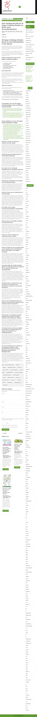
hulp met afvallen (28, 438)
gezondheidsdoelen (9, 372)
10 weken (27, 201)
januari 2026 (27, 105)
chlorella (27, 328)
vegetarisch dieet (28, 623)
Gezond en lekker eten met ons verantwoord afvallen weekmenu (18, 447)
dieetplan (4, 367)
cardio (27, 326)
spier (26, 582)
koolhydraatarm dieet (29, 466)
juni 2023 (27, 172)
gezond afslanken (28, 386)
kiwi (26, 457)
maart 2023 (27, 179)
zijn (26, 701)
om (11, 18)
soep (26, 574)
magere (27, 498)
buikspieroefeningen (29, 319)
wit (26, 684)
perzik (27, 537)
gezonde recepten (28, 393)
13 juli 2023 (6, 495)
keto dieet (27, 444)
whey (26, 677)
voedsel (27, 645)
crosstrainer (27, 343)
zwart (26, 705)
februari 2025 (28, 129)
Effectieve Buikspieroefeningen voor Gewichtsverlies (30, 57)
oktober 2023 (28, 164)
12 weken (27, 205)
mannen (27, 505)
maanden (27, 496)
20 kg (26, 222)
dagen (27, 347)
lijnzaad (27, 483)
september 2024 (28, 140)
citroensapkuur (28, 334)
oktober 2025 (28, 112)
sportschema (28, 591)
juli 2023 (27, 170)
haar (26, 416)
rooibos (27, 550)
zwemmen (27, 710)
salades (27, 554)
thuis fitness (27, 604)
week (26, 658)
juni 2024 (27, 146)
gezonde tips (28, 395)
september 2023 (28, 166)
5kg (26, 250)
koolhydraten (28, 468)
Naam (3, 401)
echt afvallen (28, 358)
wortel (27, 688)
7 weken (27, 263)
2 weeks (27, 218)
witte (26, 686)
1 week (27, 196)
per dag (27, 531)
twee (26, 617)
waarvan (27, 651)
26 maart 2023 (17, 451)
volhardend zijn (9, 382)
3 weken (27, 233)
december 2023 (28, 159)
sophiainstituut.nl (4, 18)
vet (26, 628)
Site (2, 412)
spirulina (27, 587)
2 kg (26, 214)
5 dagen (27, 244)
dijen (26, 352)
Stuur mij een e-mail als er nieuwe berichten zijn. (10, 427)
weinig (27, 673)
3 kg (26, 229)
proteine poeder (28, 546)
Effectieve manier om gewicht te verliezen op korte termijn (12, 108)
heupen (27, 427)
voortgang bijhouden (17, 382)
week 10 (27, 662)
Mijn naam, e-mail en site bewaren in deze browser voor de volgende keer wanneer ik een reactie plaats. (12, 419)
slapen (27, 563)
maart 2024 (27, 153)
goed (26, 397)
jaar (26, 442)
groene (27, 408)
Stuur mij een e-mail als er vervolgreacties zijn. (10, 425)
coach (27, 339)
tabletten (27, 600)
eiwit (26, 367)
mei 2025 (27, 123)
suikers (27, 595)
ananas (27, 283)
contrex (27, 341)
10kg (26, 203)
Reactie (3, 393)
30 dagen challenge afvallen (9, 364)
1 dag (26, 188)
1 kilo (26, 192)
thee (26, 602)
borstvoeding (28, 306)
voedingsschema (28, 643)
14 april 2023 (6, 455)
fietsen (27, 375)
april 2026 (27, 99)
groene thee (27, 410)
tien (26, 606)
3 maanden (27, 231)
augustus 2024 (28, 142)
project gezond (28, 539)
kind (26, 453)
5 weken (27, 248)
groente (27, 412)
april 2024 (27, 151)
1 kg (26, 190)
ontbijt (27, 526)
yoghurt (27, 697)
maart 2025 (27, 127)
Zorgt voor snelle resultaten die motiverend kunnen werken (12, 117)
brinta (26, 311)
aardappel (27, 270)
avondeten (27, 291)
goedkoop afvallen (28, 401)
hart (26, 421)
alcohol (27, 278)
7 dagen (27, 259)
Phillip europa (28, 75)
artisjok (27, 289)
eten (26, 373)
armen (27, 287)
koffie (26, 462)
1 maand (27, 194)
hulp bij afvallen (28, 436)
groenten (27, 414)
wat (26, 656)
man (26, 503)
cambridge (27, 324)
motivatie (4, 377)
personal (27, 535)
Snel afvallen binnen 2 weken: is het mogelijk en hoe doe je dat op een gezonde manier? (7, 450)
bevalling (27, 302)
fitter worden (19, 367)
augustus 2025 (28, 116)
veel (26, 621)
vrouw (27, 647)
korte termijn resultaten (18, 372)
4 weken (27, 242)
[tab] (20, 7)
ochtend (27, 522)
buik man (27, 315)
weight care (27, 671)
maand (27, 494)
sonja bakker (28, 580)
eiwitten (27, 371)
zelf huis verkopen (28, 699)
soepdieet (27, 576)
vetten (27, 630)
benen (27, 298)
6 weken (27, 257)
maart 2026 (27, 101)
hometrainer (27, 434)
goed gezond (28, 399)
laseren (27, 479)
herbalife (27, 423)
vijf (26, 634)
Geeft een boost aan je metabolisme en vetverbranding (11, 113)
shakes (27, 559)
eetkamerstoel (28, 360)
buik (26, 313)
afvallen (27, 276)
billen (26, 304)
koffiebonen (27, 464)
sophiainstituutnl (12, 31)
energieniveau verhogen (11, 367)
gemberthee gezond (29, 384)
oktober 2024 (28, 138)
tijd (26, 608)
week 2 (27, 664)
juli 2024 (27, 144)
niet (26, 518)
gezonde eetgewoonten (14, 369)
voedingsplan (28, 641)
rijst (26, 548)
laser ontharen (28, 477)
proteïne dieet (28, 544)
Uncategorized (28, 619)
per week (27, 533)
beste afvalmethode (29, 300)
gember (27, 382)
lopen (26, 490)
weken (27, 675)
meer (26, 507)
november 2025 (28, 110)
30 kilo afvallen (28, 237)
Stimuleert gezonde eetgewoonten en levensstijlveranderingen (13, 109)
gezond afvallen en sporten (30, 388)
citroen (27, 330)
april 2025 (27, 125)
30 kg (26, 235)
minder (27, 509)
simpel (27, 561)
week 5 (27, 669)
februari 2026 (28, 103)
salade (27, 552)
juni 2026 (27, 95)
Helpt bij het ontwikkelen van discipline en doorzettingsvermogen (13, 112)
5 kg (26, 246)
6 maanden (27, 255)
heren (26, 425)
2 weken (27, 220)
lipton (26, 485)
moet (26, 513)
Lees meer (6, 469)
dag (9, 18)
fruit (26, 380)
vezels (27, 632)
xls (26, 692)
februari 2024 (28, 155)
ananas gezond (28, 285)
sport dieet (27, 589)
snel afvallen (28, 565)
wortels (27, 690)
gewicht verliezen (6, 369)
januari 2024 (27, 157)
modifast (27, 511)
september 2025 (28, 114)
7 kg (26, 261)
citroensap (27, 332)
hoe (26, 429)
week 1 (27, 660)
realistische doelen (10, 377)
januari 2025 (27, 131)
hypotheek (27, 440)
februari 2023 (28, 181)
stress (27, 593)
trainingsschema (28, 615)
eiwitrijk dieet (28, 369)
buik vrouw (27, 317)
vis (26, 636)
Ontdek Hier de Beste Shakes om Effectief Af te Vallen (30, 32)
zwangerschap (28, 703)
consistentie (18, 364)
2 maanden (27, 216)
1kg (26, 209)
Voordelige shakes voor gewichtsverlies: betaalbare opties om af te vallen (30, 51)
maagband (27, 492)
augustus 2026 (28, 90)
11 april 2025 (5, 31)
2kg (26, 224)
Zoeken (27, 17)
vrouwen (27, 649)
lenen (26, 481)
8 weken (27, 265)
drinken (27, 356)
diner (26, 354)
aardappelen (28, 272)
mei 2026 (27, 97)
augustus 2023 (28, 168)
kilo (26, 451)
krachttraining (28, 470)
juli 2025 (27, 118)
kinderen (27, 455)
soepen (27, 578)
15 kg (26, 207)
